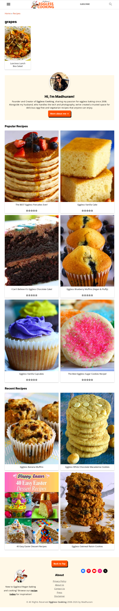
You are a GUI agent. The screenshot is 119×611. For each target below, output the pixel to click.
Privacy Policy (59, 581)
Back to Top (59, 563)
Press (59, 592)
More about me (58, 113)
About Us (59, 585)
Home (8, 13)
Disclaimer (59, 596)
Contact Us (59, 588)
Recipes (16, 13)
